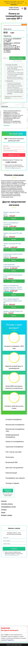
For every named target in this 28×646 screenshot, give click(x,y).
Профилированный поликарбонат (12, 436)
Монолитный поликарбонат (15, 424)
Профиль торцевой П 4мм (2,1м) (13, 311)
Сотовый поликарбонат (14, 419)
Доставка (3, 612)
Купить (14, 218)
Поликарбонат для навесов (15, 478)
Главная (3, 606)
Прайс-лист (16, 606)
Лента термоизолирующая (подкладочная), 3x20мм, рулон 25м (12, 301)
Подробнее (6, 125)
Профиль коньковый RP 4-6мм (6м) (12, 244)
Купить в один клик (17, 60)
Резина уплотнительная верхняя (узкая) (12, 276)
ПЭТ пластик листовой (13, 452)
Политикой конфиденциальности (13, 168)
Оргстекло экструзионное (14, 467)
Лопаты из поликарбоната (15, 441)
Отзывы (4, 509)
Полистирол (10, 457)
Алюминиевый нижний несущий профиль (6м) (12, 255)
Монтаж (3, 614)
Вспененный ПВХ (11, 462)
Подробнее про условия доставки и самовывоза (13, 97)
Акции (3, 512)
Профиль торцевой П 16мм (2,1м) (11, 213)
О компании (4, 610)
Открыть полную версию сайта (14, 644)
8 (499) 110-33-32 (14, 7)
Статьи (15, 610)
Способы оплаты (7, 504)
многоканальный (14, 9)
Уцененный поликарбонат (14, 447)
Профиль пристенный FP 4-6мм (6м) (12, 234)
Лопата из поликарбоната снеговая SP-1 (10, 223)
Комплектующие (11, 473)
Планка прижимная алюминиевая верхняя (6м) (11, 265)
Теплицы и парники (12, 483)
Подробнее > (14, 4)
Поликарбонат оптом (8, 506)
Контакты (3, 608)
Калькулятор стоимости (7, 490)
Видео (15, 608)
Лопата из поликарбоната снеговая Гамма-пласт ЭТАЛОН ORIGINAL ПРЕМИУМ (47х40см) (12, 287)
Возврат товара (6, 515)
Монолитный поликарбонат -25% (15, 430)
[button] (21, 8)
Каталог (4, 501)
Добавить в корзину (16, 58)
